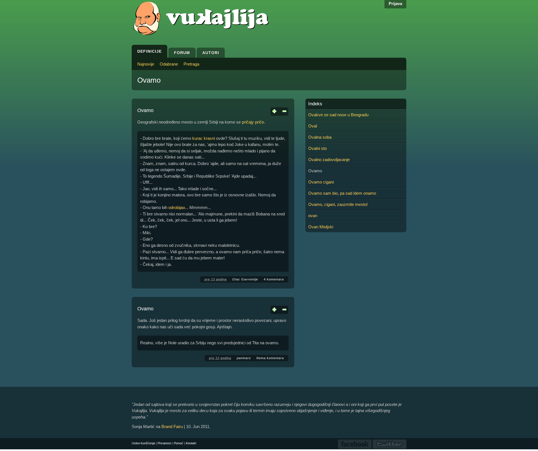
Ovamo (145, 110)
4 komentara (274, 279)
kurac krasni (203, 138)
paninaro (244, 358)
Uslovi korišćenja (143, 443)
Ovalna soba (319, 137)
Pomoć (178, 443)
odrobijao (176, 207)
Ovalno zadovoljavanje (329, 159)
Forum (182, 52)
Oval (312, 126)
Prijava (395, 3)
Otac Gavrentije (245, 279)
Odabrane (169, 64)
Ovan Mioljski (320, 226)
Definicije (149, 51)
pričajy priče (253, 122)
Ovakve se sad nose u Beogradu (338, 114)
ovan (312, 215)
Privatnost (164, 443)
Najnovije (145, 64)
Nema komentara (270, 358)
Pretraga (191, 64)
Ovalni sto (317, 148)
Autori (210, 52)
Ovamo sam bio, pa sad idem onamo (342, 193)
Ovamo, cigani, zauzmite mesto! (338, 204)
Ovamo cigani (321, 182)
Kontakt (191, 443)
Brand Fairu (172, 426)
